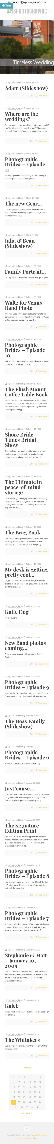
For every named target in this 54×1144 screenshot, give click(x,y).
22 (30, 1092)
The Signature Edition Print (22, 828)
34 (30, 1102)
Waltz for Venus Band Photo (23, 305)
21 (24, 1092)
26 (19, 1097)
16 (30, 1087)
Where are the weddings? (21, 116)
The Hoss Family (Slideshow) (25, 724)
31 (14, 1102)
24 (40, 1092)
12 (40, 1082)
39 (27, 1107)
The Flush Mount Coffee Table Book (26, 392)
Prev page (28, 1068)
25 (14, 1097)
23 (35, 1092)
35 (35, 1102)
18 (40, 1087)
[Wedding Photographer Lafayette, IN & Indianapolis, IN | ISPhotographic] (27, 11)
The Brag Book (22, 532)
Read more (42, 96)
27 (24, 1097)
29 (35, 1097)
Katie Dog (17, 611)
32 (19, 1102)
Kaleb (12, 1005)
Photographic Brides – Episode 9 (27, 684)
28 (30, 1097)
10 (30, 1082)
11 (35, 1082)
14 (19, 1087)
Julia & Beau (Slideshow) (20, 243)
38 (22, 1107)
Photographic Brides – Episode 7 (27, 915)
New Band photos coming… (25, 645)
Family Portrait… (25, 271)
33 (24, 1102)
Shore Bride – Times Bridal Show (21, 439)
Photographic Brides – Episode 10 (25, 350)
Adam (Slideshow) (26, 87)
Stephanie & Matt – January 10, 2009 (26, 960)
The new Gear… (23, 203)
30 (40, 1097)
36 (40, 1102)
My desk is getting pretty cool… (26, 572)
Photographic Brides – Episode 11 (25, 164)
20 (19, 1092)
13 (14, 1087)
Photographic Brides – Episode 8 (27, 873)
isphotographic (14, 82)
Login (36, 1138)
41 (38, 1107)
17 (35, 1087)
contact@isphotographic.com (29, 2)
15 (24, 1087)
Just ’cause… (19, 788)
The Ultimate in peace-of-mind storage (23, 487)
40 (32, 1107)
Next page (25, 1113)
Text (8, 5)
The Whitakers (22, 1039)
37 (16, 1107)
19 (14, 1092)
